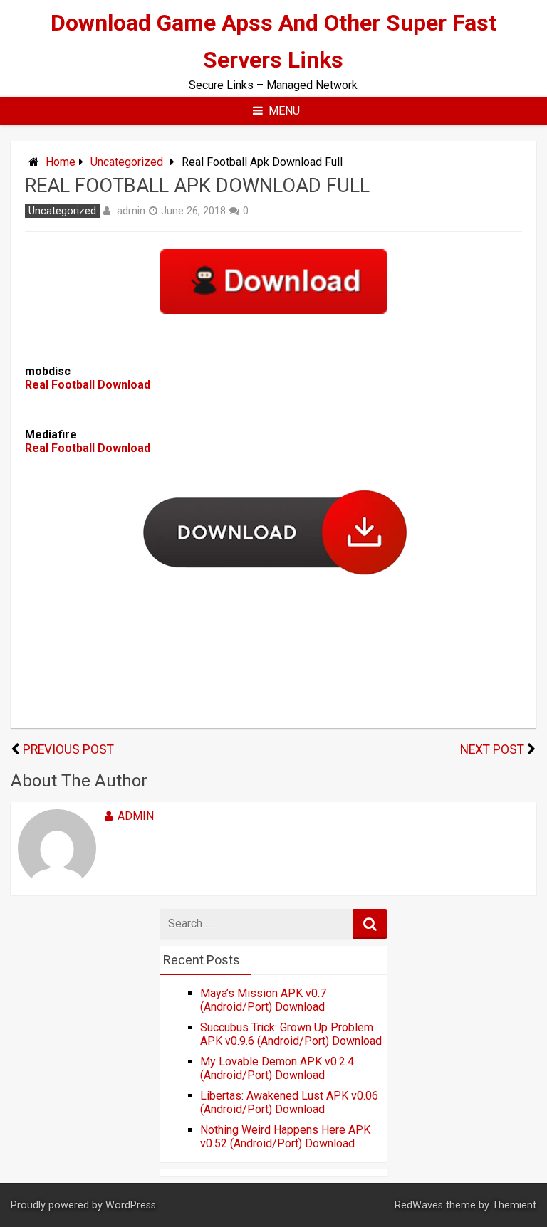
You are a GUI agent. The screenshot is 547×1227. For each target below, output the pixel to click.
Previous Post (68, 749)
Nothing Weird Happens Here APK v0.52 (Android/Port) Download (285, 1136)
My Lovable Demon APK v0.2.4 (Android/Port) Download (277, 1068)
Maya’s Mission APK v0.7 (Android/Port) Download (263, 999)
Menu (284, 110)
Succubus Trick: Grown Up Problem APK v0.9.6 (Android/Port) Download (291, 1034)
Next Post (492, 749)
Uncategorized (126, 162)
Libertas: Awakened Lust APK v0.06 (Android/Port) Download (289, 1102)
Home (60, 162)
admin (131, 210)
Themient (514, 1205)
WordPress (130, 1205)
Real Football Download (87, 384)
